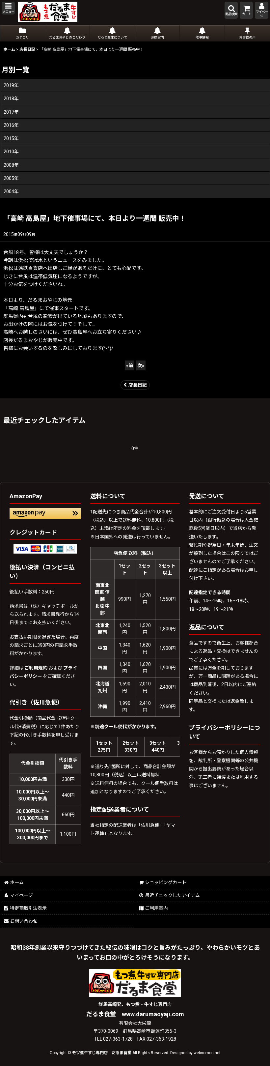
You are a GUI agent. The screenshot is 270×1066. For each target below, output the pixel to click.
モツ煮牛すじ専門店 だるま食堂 (101, 1053)
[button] (8, 8)
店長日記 (137, 385)
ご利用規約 (35, 668)
